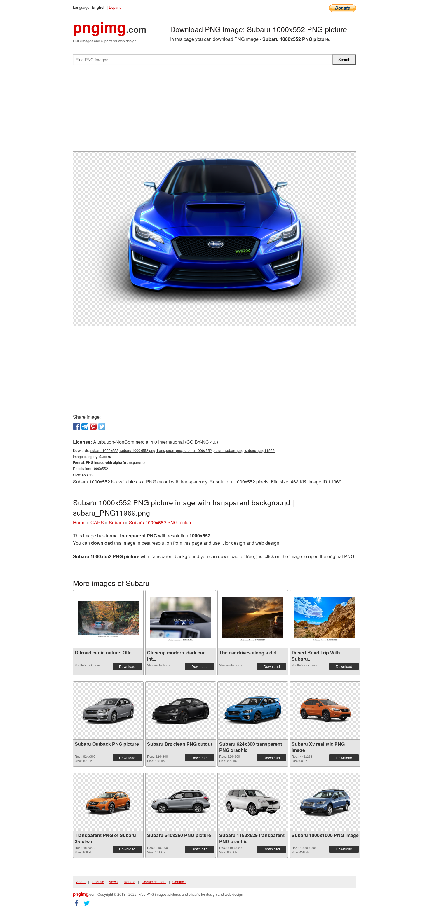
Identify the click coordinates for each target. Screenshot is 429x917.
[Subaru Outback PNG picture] (108, 710)
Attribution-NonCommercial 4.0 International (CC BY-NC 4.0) (155, 442)
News (113, 881)
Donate (129, 881)
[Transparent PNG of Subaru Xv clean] (108, 801)
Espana (115, 7)
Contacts (179, 881)
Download (127, 666)
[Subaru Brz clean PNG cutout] (180, 710)
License (98, 881)
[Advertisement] (214, 110)
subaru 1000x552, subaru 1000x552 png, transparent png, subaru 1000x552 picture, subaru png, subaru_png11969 (182, 450)
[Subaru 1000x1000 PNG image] (325, 801)
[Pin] (93, 426)
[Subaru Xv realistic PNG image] (325, 710)
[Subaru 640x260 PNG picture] (180, 802)
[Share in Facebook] (76, 426)
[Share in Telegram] (84, 426)
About (81, 881)
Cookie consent (154, 881)
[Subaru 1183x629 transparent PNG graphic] (253, 801)
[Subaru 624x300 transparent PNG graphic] (253, 710)
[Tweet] (101, 426)
